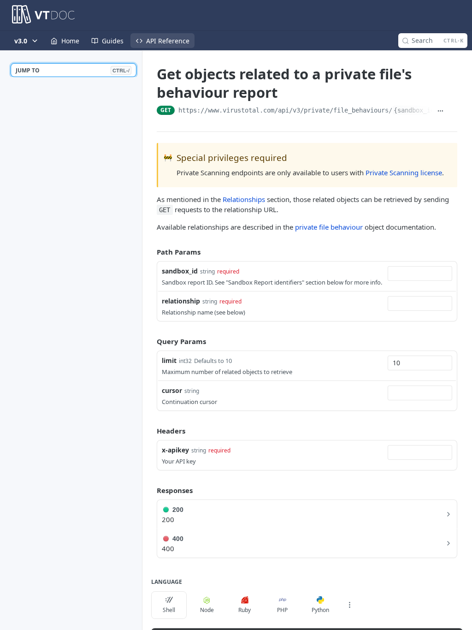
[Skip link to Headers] (150, 431)
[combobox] (420, 273)
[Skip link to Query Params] (150, 341)
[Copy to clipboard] (452, 111)
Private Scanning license (404, 172)
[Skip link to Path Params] (150, 252)
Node (207, 610)
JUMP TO (73, 70)
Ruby (244, 610)
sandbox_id (180, 271)
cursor (172, 390)
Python (320, 610)
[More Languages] (349, 605)
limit (169, 360)
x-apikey (175, 450)
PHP (282, 610)
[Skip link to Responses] (150, 490)
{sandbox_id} (416, 110)
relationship (181, 301)
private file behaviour (329, 227)
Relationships (244, 199)
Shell (169, 610)
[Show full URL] (440, 111)
